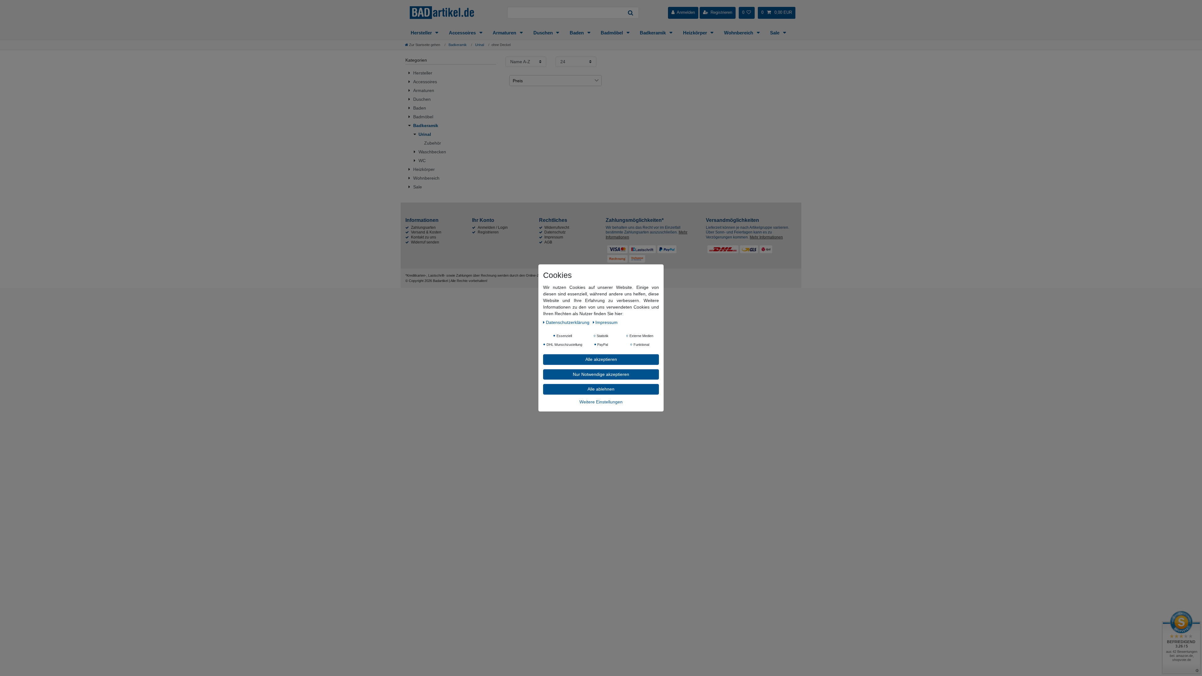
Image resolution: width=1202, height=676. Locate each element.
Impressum (553, 237)
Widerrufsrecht (556, 227)
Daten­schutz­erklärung (568, 322)
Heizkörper (695, 32)
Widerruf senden (425, 242)
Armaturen (505, 32)
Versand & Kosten (426, 232)
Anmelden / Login (493, 227)
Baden (577, 32)
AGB (548, 242)
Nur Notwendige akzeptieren (601, 373)
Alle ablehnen (601, 389)
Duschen (543, 32)
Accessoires (463, 32)
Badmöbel (612, 32)
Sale (775, 32)
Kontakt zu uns (423, 237)
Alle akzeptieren (601, 359)
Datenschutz (555, 232)
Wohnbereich (739, 32)
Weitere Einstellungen (601, 401)
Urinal (479, 45)
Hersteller (422, 32)
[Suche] (631, 12)
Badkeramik (653, 32)
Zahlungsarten (423, 227)
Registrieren (488, 232)
